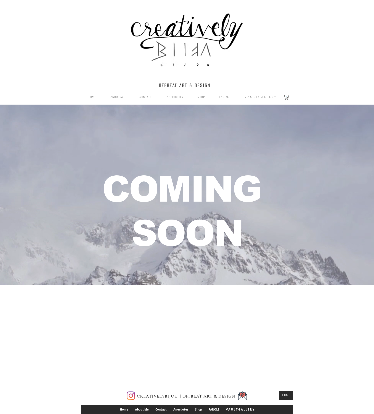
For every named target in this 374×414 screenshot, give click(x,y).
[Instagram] (131, 395)
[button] (287, 97)
